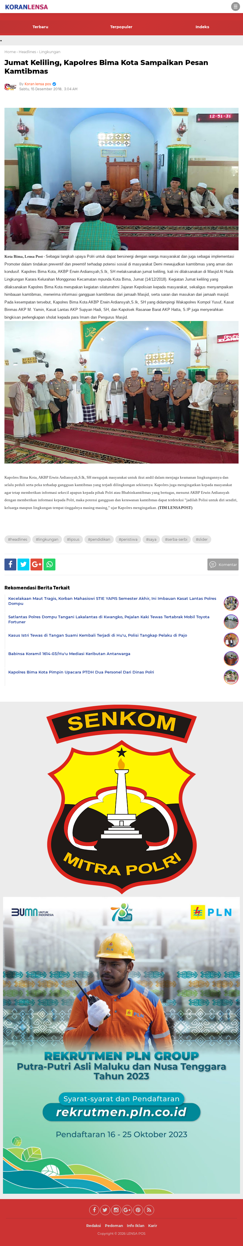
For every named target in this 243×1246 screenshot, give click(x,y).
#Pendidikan (99, 539)
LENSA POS (136, 1233)
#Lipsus (73, 539)
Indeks (202, 26)
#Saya (151, 539)
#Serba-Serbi (176, 539)
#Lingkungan (47, 539)
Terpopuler (121, 26)
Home (10, 52)
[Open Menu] (235, 6)
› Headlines (26, 52)
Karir (152, 1225)
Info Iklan (135, 1225)
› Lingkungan (48, 52)
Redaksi (93, 1225)
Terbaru (40, 26)
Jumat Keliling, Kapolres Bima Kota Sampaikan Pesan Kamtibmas (106, 66)
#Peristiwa (128, 539)
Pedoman (114, 1225)
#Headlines (17, 539)
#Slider (202, 539)
